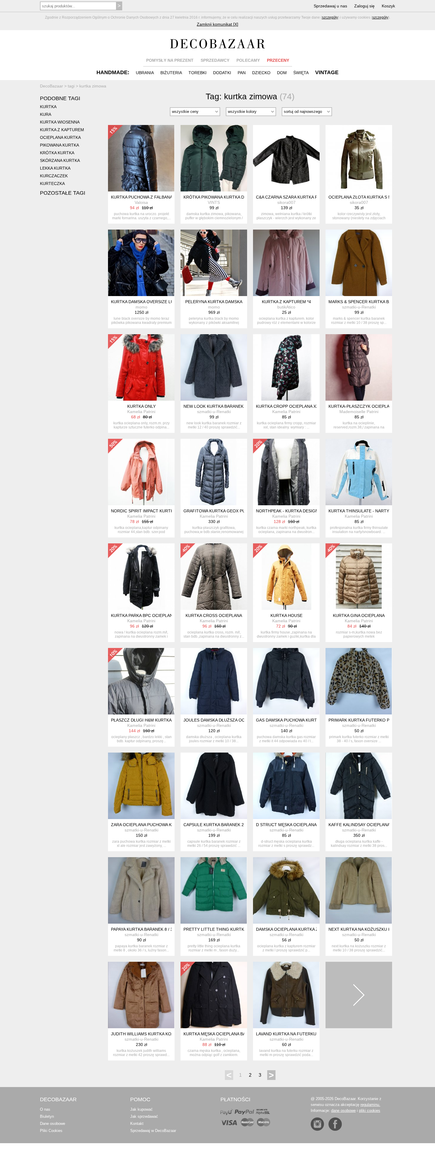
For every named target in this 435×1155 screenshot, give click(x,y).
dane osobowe (343, 1110)
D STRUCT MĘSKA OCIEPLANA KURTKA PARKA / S (305, 824)
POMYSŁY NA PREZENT (170, 60)
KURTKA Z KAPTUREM (62, 129)
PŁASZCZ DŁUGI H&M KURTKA (141, 720)
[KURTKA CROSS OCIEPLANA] (214, 576)
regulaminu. (370, 1104)
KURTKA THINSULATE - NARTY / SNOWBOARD (374, 511)
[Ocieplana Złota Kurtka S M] (359, 158)
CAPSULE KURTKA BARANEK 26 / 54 (218, 824)
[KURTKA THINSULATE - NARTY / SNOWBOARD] (359, 472)
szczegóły (330, 17)
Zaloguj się (364, 6)
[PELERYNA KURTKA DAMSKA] (214, 263)
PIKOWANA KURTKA (59, 145)
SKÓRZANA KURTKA (60, 160)
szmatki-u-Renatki (359, 307)
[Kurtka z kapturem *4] (286, 263)
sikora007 (286, 202)
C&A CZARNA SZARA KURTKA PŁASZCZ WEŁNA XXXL (308, 197)
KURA (45, 114)
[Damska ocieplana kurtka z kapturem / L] (286, 890)
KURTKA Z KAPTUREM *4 (286, 301)
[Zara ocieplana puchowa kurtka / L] (141, 786)
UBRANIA (145, 72)
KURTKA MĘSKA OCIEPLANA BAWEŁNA (221, 1033)
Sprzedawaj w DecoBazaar (153, 1130)
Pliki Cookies (51, 1130)
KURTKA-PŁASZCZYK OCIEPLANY (361, 406)
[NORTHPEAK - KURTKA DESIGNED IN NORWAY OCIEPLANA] (286, 472)
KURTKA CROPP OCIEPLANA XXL (288, 406)
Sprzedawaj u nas (330, 6)
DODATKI (222, 72)
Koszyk (388, 6)
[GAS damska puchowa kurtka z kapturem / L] (286, 681)
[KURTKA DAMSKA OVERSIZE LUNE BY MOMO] (141, 263)
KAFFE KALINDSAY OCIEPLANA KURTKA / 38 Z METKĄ (381, 824)
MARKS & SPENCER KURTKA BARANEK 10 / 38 (374, 301)
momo (141, 307)
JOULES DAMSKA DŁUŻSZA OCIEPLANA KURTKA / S (234, 720)
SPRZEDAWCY (215, 60)
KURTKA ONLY (141, 406)
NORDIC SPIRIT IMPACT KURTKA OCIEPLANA (155, 511)
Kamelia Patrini (141, 411)
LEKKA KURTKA (55, 168)
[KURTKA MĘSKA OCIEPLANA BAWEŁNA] (214, 995)
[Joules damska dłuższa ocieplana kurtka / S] (214, 681)
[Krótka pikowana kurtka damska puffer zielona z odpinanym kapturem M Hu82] (214, 158)
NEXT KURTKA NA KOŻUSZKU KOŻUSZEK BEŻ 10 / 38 (381, 929)
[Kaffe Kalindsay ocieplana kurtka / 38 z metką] (359, 786)
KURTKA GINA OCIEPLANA (359, 615)
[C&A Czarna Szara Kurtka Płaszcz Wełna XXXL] (286, 158)
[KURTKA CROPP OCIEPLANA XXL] (286, 367)
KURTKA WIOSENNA (60, 122)
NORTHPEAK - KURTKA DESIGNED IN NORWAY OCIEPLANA (314, 511)
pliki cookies (369, 1110)
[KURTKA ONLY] (141, 367)
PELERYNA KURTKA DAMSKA (213, 301)
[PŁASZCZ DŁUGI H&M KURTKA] (141, 681)
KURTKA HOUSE (286, 615)
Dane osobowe (52, 1123)
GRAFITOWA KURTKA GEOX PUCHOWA (222, 511)
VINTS (214, 202)
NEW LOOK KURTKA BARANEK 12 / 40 (220, 406)
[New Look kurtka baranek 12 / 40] (214, 367)
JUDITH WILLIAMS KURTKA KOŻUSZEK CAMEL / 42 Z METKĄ (170, 1033)
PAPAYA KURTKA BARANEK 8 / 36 (143, 929)
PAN (242, 72)
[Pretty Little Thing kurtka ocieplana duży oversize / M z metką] (214, 890)
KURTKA (48, 106)
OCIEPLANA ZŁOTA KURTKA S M (360, 197)
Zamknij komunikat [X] (217, 24)
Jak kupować (141, 1109)
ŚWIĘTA (301, 72)
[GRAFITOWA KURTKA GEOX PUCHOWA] (214, 472)
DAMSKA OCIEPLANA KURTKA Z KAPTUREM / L (302, 929)
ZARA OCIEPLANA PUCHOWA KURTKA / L (151, 824)
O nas (45, 1109)
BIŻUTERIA (171, 72)
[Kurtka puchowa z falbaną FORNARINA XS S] (141, 158)
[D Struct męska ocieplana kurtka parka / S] (286, 786)
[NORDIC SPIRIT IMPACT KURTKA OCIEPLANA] (141, 472)
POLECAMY (248, 60)
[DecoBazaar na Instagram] (317, 1124)
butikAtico (286, 307)
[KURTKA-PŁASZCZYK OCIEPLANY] (359, 367)
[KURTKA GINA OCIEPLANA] (359, 576)
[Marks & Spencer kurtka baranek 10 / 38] (359, 263)
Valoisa (141, 202)
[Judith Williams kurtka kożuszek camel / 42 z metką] (141, 995)
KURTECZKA (52, 183)
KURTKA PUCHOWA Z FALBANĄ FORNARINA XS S (159, 197)
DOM (282, 72)
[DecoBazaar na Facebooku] (335, 1124)
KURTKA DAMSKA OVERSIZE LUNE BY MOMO (156, 301)
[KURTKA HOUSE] (286, 576)
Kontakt (137, 1123)
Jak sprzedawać (144, 1116)
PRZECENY (278, 60)
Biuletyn (47, 1116)
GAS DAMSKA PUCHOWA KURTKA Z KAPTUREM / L (306, 720)
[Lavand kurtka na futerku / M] (286, 995)
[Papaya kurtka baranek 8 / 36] (141, 890)
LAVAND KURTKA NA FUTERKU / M (289, 1033)
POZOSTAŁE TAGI (62, 193)
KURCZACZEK (54, 175)
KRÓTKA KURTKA (57, 152)
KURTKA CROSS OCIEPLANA (214, 615)
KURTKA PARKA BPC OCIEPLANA (143, 615)
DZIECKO (261, 72)
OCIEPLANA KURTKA (60, 137)
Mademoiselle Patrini (358, 411)
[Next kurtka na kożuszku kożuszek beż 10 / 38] (359, 890)
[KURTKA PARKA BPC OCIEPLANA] (141, 576)
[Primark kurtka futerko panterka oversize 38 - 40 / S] (359, 681)
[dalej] (359, 995)
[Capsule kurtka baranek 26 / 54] (214, 786)
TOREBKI (197, 72)
